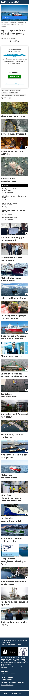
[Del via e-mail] (18, 41)
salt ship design (19, 95)
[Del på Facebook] (11, 41)
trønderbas (13, 92)
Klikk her (14, 76)
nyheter (4, 92)
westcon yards (7, 95)
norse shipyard (15, 90)
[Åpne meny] (27, 2)
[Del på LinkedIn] (15, 41)
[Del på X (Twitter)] (13, 41)
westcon (5, 90)
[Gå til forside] (12, 2)
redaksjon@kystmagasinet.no (11, 644)
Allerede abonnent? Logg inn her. (14, 84)
